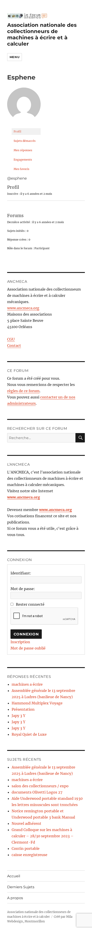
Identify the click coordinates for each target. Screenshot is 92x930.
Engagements (23, 159)
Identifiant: (20, 573)
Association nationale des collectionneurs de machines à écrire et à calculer (42, 34)
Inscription (20, 642)
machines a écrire (27, 684)
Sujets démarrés (25, 140)
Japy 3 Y (18, 715)
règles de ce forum (23, 391)
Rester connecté (30, 604)
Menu (14, 57)
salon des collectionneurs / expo (40, 786)
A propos (15, 898)
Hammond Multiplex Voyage (37, 703)
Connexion (26, 634)
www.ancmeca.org (23, 308)
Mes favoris (21, 169)
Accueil (13, 876)
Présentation (23, 709)
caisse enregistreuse (29, 854)
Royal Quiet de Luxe (29, 734)
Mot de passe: (22, 588)
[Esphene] (24, 106)
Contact (14, 345)
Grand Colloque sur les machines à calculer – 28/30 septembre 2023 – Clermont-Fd (42, 835)
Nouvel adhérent (26, 823)
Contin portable (26, 848)
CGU (11, 339)
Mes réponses (23, 150)
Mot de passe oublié (28, 648)
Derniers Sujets (20, 887)
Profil (17, 131)
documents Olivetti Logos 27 (37, 792)
